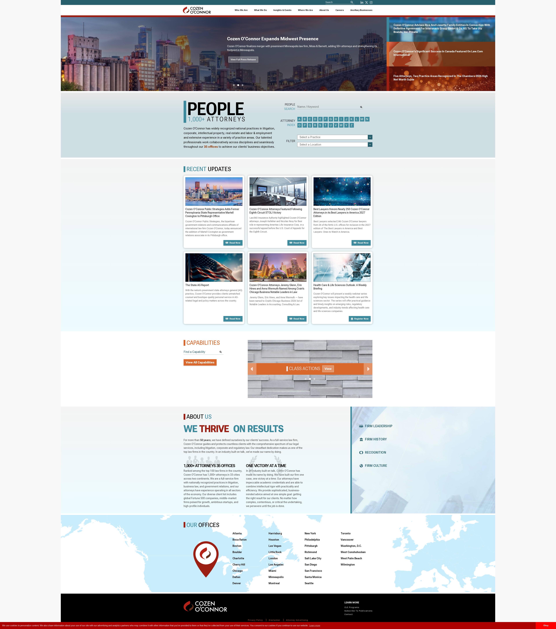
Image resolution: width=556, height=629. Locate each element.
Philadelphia (312, 539)
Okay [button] (545, 625)
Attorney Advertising (297, 620)
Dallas (236, 577)
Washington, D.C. (351, 545)
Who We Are (241, 10)
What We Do (260, 10)
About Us (324, 10)
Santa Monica (313, 577)
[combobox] (282, 10)
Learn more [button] (314, 625)
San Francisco (313, 570)
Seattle (309, 583)
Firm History (376, 439)
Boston (237, 545)
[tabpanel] (225, 54)
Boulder (237, 552)
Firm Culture (376, 466)
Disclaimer (274, 620)
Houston (274, 539)
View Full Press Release (243, 59)
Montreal (274, 583)
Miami (272, 570)
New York (310, 533)
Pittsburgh (311, 545)
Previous (252, 369)
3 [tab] (242, 85)
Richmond (311, 552)
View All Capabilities (200, 362)
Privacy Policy (255, 620)
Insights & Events (282, 10)
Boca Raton (240, 539)
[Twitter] (366, 2)
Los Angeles (276, 564)
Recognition (375, 452)
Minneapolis (276, 577)
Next (368, 369)
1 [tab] (233, 85)
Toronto (346, 533)
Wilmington (348, 564)
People (289, 106)
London (273, 558)
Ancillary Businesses (361, 10)
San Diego (311, 564)
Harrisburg (275, 533)
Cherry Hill (239, 564)
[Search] (352, 2)
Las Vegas (275, 545)
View (328, 369)
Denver (237, 583)
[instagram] (371, 2)
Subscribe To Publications (358, 611)
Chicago (238, 570)
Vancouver (347, 539)
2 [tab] (238, 85)
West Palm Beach (351, 558)
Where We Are (305, 10)
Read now (234, 243)
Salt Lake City (313, 558)
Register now (361, 318)
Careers (339, 10)
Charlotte (238, 558)
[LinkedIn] (362, 2)
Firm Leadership (378, 426)
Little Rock (275, 552)
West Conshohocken (353, 552)
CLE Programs (351, 607)
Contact (348, 614)
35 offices (211, 146)
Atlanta (237, 533)
